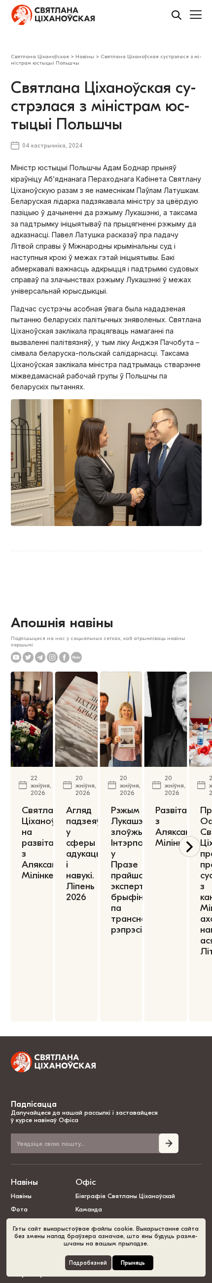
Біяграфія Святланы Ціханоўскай (125, 1196)
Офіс (85, 1182)
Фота (19, 1209)
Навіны (24, 1182)
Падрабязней (88, 1263)
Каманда (88, 1209)
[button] (189, 846)
